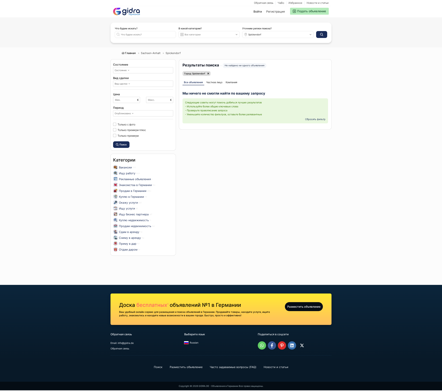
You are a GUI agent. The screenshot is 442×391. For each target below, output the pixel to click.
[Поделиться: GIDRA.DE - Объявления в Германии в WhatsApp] (262, 345)
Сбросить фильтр (315, 119)
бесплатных (152, 305)
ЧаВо (281, 2)
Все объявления (193, 82)
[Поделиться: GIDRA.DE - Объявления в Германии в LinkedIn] (292, 345)
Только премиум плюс (132, 129)
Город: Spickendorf (194, 73)
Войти (257, 11)
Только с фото (126, 124)
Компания (231, 82)
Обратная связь (263, 2)
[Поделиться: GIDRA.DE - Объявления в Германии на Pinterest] (282, 345)
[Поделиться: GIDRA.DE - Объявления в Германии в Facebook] (272, 345)
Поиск (158, 367)
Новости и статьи (318, 2)
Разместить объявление (303, 306)
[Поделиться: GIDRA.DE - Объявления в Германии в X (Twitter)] (302, 345)
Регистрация (275, 11)
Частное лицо (214, 82)
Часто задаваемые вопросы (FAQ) (233, 367)
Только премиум (128, 135)
